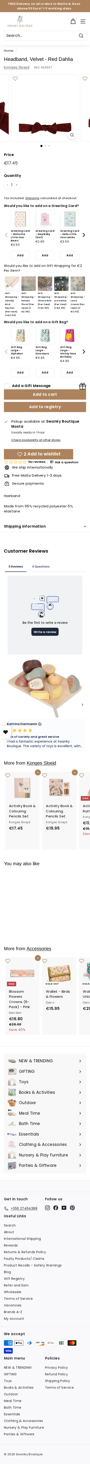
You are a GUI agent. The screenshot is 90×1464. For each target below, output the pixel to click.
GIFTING (10, 1374)
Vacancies (12, 1305)
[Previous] (6, 235)
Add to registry (45, 407)
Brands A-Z (13, 1312)
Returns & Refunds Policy (25, 1252)
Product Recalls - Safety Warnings (33, 1265)
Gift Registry (14, 1278)
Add (20, 255)
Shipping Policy (57, 1381)
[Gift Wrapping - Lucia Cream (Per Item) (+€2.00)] (77, 283)
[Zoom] (72, 135)
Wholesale (12, 1292)
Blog (7, 1272)
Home (9, 51)
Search (10, 1225)
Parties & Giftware (19, 1434)
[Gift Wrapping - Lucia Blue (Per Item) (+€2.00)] (61, 283)
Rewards (11, 1245)
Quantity (12, 175)
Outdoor (11, 1394)
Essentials (12, 1414)
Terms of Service (18, 1298)
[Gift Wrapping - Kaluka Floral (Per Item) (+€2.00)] (28, 283)
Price (9, 154)
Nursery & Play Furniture (24, 1427)
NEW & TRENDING (18, 1367)
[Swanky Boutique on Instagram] (47, 1207)
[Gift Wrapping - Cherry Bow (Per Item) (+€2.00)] (45, 283)
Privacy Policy (56, 1367)
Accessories (39, 948)
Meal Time (12, 1401)
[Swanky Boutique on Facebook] (55, 1207)
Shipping (32, 198)
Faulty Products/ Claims (24, 1258)
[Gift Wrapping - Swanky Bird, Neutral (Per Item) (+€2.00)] (12, 283)
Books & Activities (19, 1387)
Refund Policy (56, 1374)
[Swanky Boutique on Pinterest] (72, 1207)
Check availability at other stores (35, 440)
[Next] (83, 235)
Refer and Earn (16, 1285)
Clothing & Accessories (23, 1421)
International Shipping (22, 1238)
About (9, 1232)
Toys (8, 1381)
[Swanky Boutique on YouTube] (64, 1207)
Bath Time (12, 1407)
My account (14, 1318)
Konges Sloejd (16, 67)
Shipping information (25, 526)
